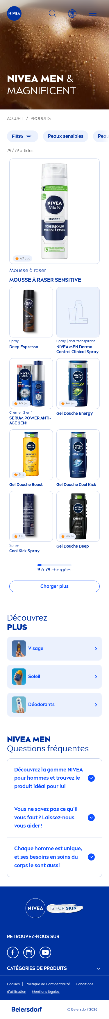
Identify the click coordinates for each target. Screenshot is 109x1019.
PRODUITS (41, 118)
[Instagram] (29, 952)
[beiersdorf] (27, 1009)
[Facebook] (13, 952)
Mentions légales (46, 992)
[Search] (52, 13)
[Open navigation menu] (92, 13)
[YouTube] (45, 952)
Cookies (13, 984)
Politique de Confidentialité (48, 984)
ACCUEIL (15, 118)
